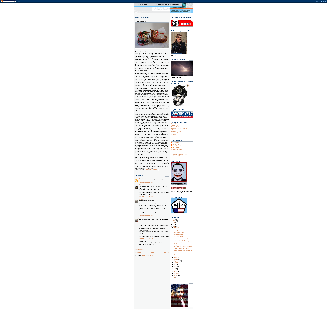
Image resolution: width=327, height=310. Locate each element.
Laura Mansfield (175, 133)
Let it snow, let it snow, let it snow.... (183, 246)
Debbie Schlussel (175, 123)
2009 (174, 221)
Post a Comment (139, 249)
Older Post (166, 252)
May (175, 268)
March (175, 271)
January (176, 275)
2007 (174, 224)
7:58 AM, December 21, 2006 (146, 239)
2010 (174, 219)
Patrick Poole (174, 136)
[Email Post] (158, 169)
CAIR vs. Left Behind (179, 232)
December (177, 227)
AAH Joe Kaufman (175, 130)
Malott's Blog (176, 142)
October (176, 259)
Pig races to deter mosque (180, 255)
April (175, 270)
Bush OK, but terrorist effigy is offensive (182, 238)
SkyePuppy (142, 178)
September (177, 261)
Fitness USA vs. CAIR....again (181, 248)
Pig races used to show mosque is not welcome (183, 252)
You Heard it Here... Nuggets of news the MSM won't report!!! (157, 4)
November (177, 257)
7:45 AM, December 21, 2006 (146, 215)
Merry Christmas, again (180, 229)
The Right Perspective (178, 145)
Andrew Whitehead (176, 131)
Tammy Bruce (174, 125)
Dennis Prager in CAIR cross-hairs (183, 250)
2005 (174, 277)
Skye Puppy (176, 147)
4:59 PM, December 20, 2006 (146, 196)
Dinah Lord (175, 152)
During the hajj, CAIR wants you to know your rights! (183, 241)
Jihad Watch (174, 134)
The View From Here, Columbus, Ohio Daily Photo (181, 155)
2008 (174, 222)
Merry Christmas (178, 230)
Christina (141, 185)
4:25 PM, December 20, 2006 (146, 182)
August (176, 262)
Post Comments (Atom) (148, 255)
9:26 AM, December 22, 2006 (146, 247)
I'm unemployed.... (178, 236)
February (176, 273)
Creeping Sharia (175, 126)
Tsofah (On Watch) (177, 149)
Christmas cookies (140, 21)
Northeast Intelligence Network (179, 128)
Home (152, 252)
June (175, 266)
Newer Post (138, 252)
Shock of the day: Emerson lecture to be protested (183, 244)
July (175, 264)
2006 (174, 226)
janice (140, 199)
